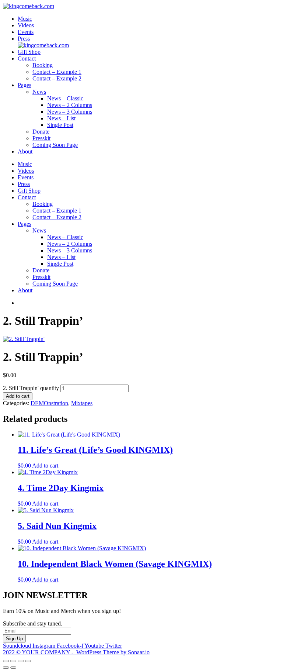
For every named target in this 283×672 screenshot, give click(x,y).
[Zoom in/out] (6, 661)
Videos (26, 25)
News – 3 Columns (69, 111)
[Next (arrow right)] (13, 667)
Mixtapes (81, 403)
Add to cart (17, 396)
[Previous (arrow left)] (6, 667)
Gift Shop (29, 52)
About (25, 151)
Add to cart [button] (45, 465)
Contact (27, 58)
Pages (24, 85)
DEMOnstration (49, 403)
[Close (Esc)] (28, 661)
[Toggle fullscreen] (13, 661)
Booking (42, 65)
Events (26, 32)
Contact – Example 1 (56, 72)
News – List (61, 118)
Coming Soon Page (55, 145)
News (39, 92)
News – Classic (65, 98)
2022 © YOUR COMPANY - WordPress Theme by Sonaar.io (76, 652)
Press (24, 38)
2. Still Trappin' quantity (31, 388)
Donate (40, 131)
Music (25, 18)
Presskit (41, 138)
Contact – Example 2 (56, 78)
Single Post (60, 125)
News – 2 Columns (69, 105)
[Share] (21, 661)
